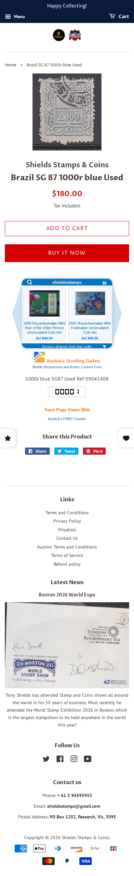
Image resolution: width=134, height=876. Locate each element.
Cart (123, 17)
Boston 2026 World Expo (67, 595)
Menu (19, 16)
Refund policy (67, 564)
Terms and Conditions (67, 513)
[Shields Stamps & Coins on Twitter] (46, 760)
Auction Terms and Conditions (67, 547)
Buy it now (67, 253)
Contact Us (67, 538)
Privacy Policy (67, 521)
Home (10, 65)
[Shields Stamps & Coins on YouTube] (87, 760)
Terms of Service (67, 555)
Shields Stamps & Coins (85, 837)
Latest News (67, 582)
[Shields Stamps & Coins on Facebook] (60, 760)
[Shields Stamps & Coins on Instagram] (73, 760)
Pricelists (67, 530)
